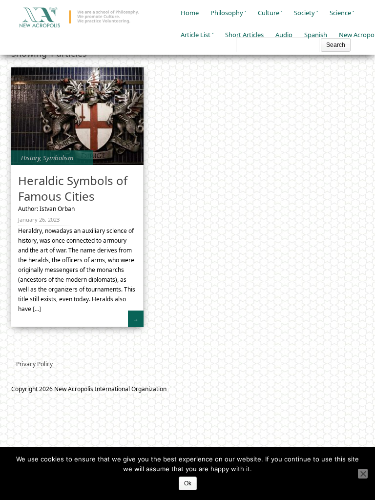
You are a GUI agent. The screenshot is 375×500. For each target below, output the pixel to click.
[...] (36, 309)
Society (304, 12)
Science (340, 12)
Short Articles (244, 34)
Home (190, 12)
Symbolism (58, 157)
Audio (283, 34)
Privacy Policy (34, 364)
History (30, 157)
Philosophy (226, 12)
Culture (268, 12)
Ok (187, 483)
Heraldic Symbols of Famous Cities (72, 188)
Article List (195, 34)
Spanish (315, 34)
